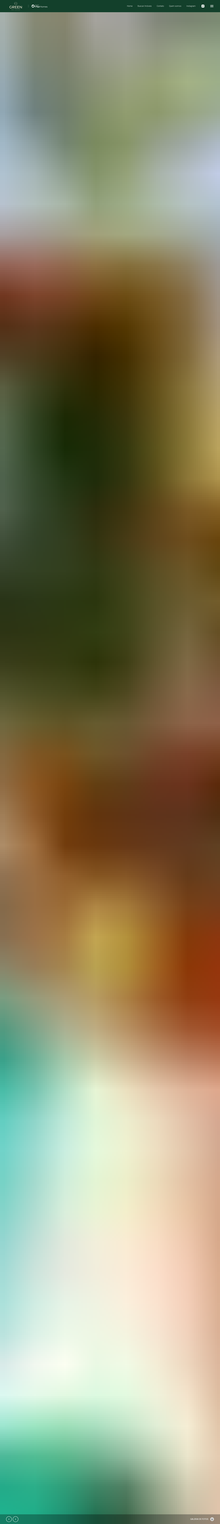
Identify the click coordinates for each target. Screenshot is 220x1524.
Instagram (191, 6)
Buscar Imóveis (145, 6)
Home (130, 6)
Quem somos (175, 6)
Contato (160, 6)
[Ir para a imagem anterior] (9, 1519)
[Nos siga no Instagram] (203, 6)
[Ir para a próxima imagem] (15, 1519)
